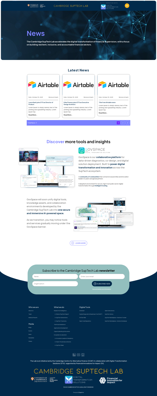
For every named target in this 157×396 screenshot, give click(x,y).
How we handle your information (101, 289)
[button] (127, 5)
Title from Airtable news (107, 102)
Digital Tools (84, 307)
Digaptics (81, 392)
